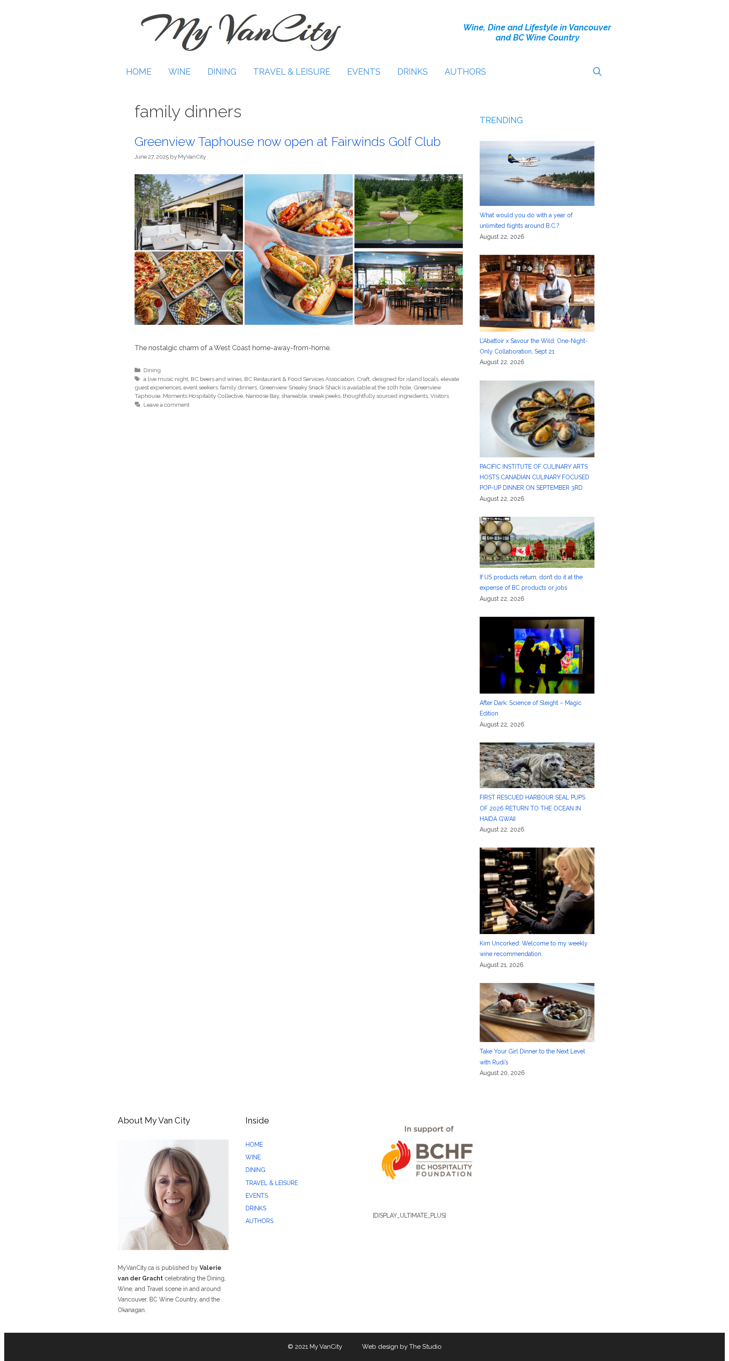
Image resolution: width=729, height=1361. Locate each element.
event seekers (201, 387)
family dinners (238, 387)
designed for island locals (405, 378)
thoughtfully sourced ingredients (385, 395)
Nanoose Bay (262, 395)
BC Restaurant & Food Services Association (299, 378)
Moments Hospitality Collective (203, 395)
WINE (179, 72)
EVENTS (364, 72)
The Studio (425, 1346)
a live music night (165, 378)
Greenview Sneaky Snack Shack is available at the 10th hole (335, 387)
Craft (363, 378)
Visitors (439, 395)
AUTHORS (465, 72)
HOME (138, 72)
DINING (222, 72)
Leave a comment (166, 404)
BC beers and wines (216, 378)
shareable (294, 395)
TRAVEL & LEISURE (291, 72)
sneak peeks (324, 395)
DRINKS (412, 72)
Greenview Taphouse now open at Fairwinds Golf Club (288, 141)
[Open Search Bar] (597, 71)
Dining (152, 370)
